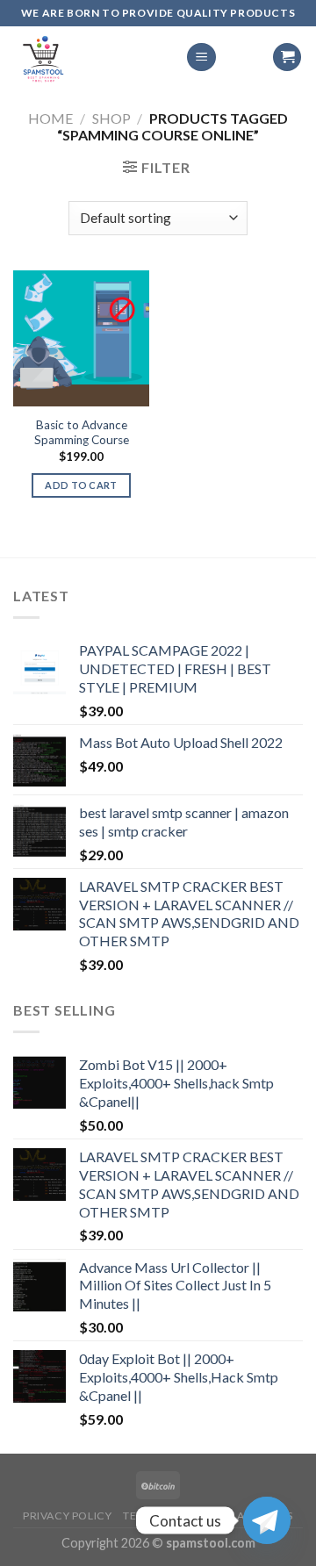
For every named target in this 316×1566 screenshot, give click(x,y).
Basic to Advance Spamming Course (81, 433)
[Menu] (201, 57)
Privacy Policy (67, 1515)
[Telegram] (267, 1520)
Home (50, 118)
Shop (111, 118)
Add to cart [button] (81, 485)
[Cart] (287, 57)
